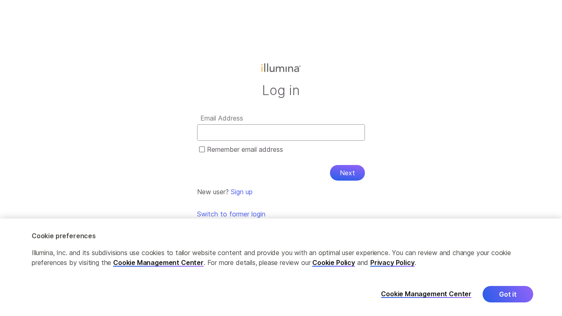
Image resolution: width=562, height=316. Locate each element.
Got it (508, 294)
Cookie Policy (333, 262)
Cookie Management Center (158, 262)
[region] (281, 267)
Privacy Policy (392, 262)
